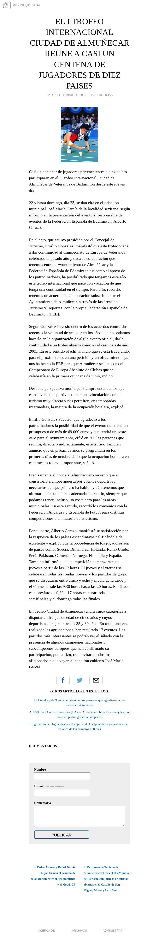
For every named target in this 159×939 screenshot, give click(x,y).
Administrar (113, 930)
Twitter (79, 680)
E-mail (49, 786)
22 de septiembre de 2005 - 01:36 (71, 95)
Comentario (42, 803)
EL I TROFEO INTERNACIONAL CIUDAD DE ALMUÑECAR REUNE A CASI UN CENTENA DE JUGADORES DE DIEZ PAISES (79, 53)
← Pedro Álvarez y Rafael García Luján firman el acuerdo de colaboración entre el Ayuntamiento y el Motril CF (53, 876)
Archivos (79, 930)
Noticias (106, 95)
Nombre (40, 769)
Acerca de (46, 930)
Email (96, 680)
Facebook (63, 680)
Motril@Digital (27, 5)
